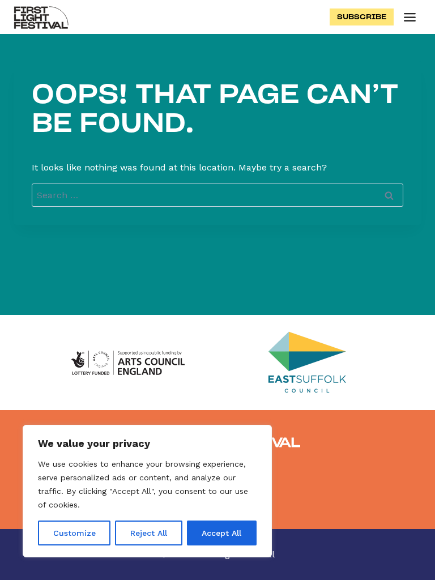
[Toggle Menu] (409, 17)
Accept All (221, 533)
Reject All (148, 533)
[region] (147, 491)
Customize (74, 533)
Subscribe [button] (361, 17)
